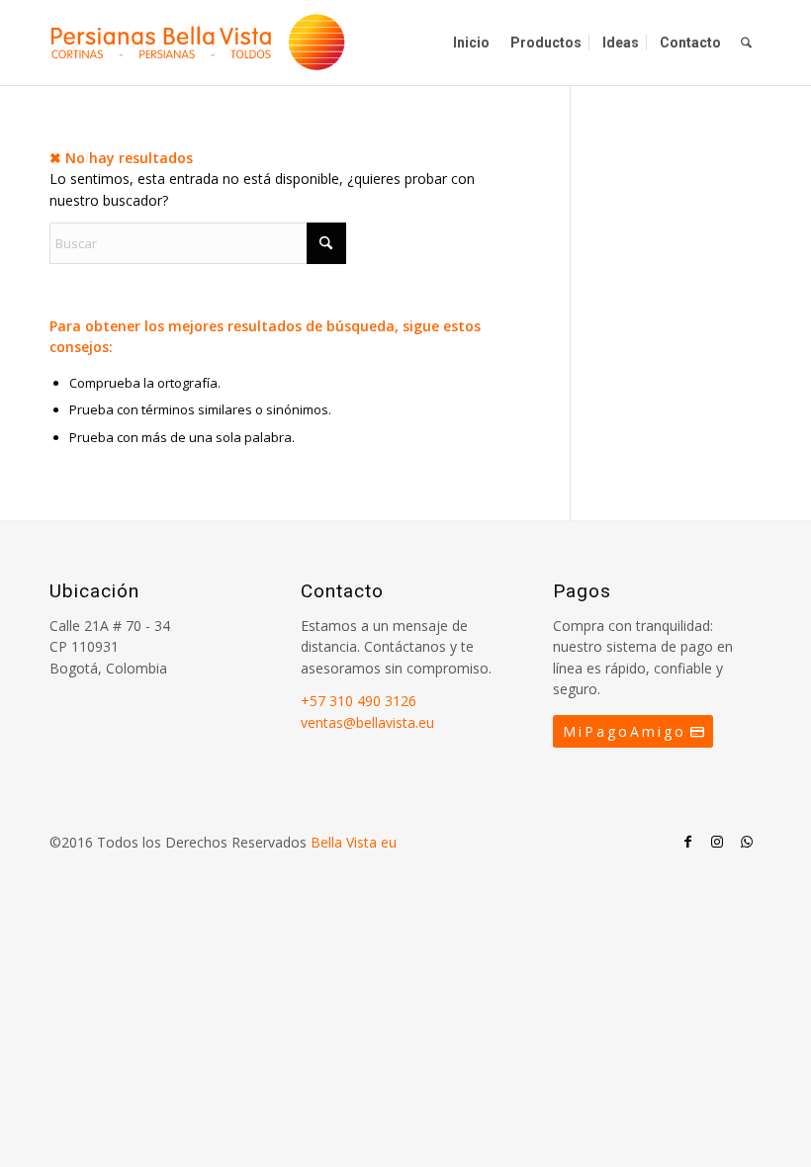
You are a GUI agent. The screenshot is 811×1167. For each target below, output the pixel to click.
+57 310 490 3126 (358, 700)
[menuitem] (471, 42)
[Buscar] (746, 42)
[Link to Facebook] (687, 841)
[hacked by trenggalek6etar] (197, 42)
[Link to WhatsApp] (747, 841)
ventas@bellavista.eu (367, 722)
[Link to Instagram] (717, 841)
